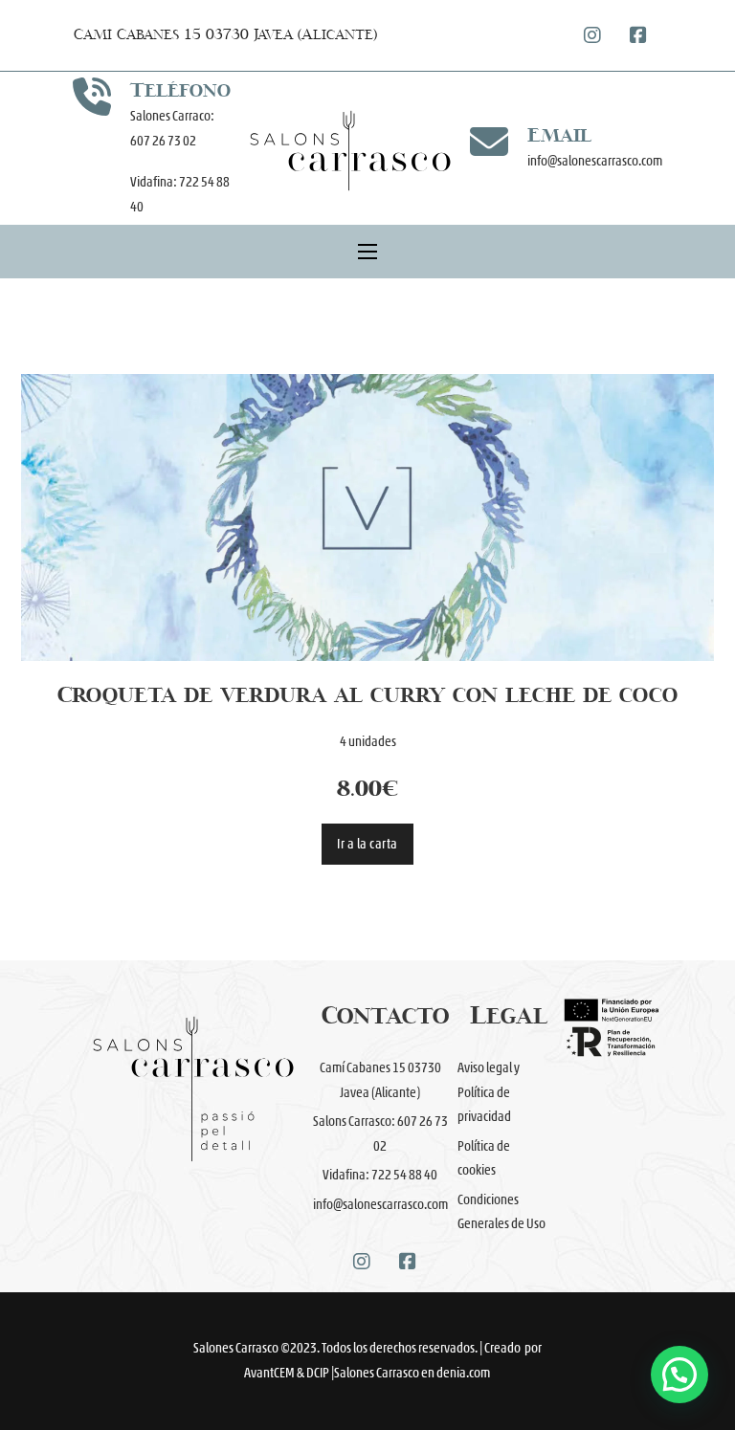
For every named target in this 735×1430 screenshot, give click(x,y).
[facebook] (638, 35)
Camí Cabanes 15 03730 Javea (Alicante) (225, 35)
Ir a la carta (367, 844)
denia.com (463, 1373)
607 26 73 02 (164, 141)
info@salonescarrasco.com (594, 161)
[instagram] (592, 35)
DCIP (317, 1373)
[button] (679, 1374)
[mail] (489, 141)
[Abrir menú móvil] (367, 251)
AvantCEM (269, 1373)
